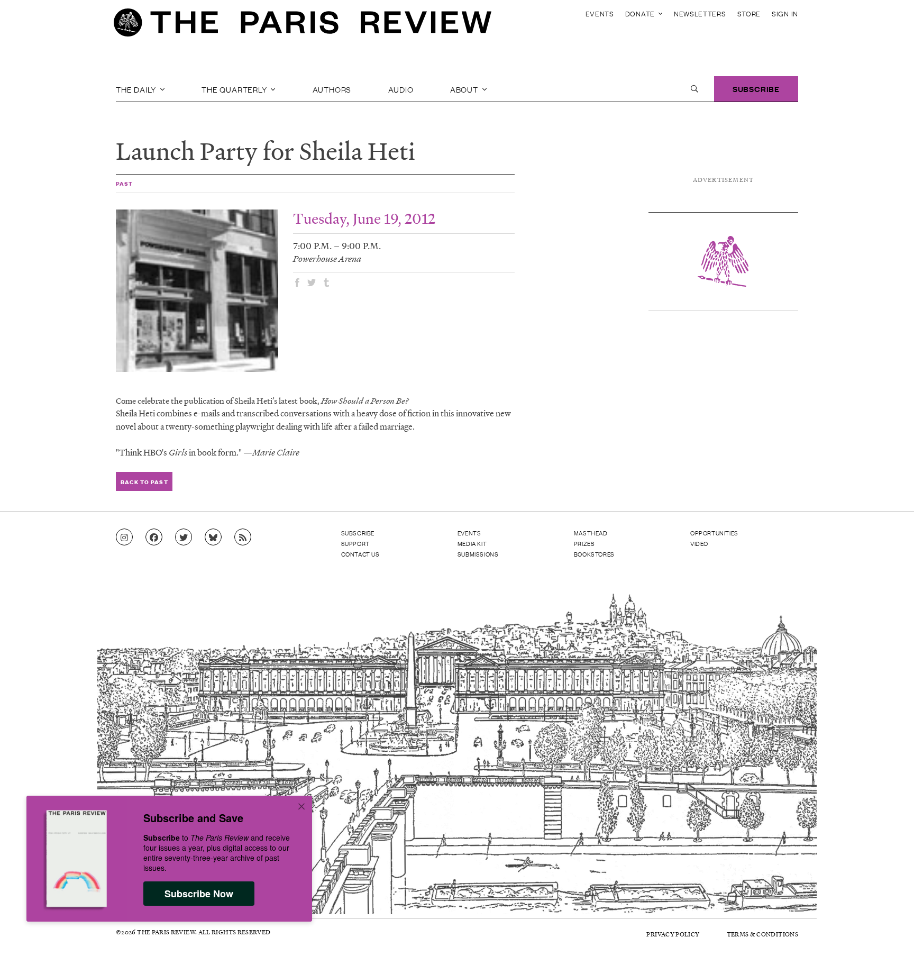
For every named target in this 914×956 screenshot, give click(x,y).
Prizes (584, 543)
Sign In (785, 13)
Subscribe (756, 88)
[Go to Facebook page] (153, 537)
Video (699, 543)
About (465, 89)
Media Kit (472, 543)
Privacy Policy (672, 934)
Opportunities (714, 533)
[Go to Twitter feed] (183, 537)
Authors (332, 89)
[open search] (694, 89)
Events (600, 13)
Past (124, 183)
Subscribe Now (198, 893)
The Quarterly (235, 89)
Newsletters (700, 13)
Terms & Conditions (762, 934)
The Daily (137, 89)
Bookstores (594, 554)
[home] (302, 25)
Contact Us (360, 554)
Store (749, 13)
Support (355, 543)
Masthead (591, 533)
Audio (401, 89)
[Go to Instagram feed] (124, 537)
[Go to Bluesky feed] (213, 537)
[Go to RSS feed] (242, 537)
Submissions (478, 554)
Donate (641, 13)
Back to (144, 481)
